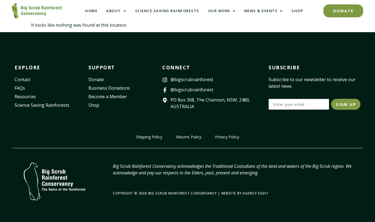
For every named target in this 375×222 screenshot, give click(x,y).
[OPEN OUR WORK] (234, 11)
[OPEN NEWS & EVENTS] (281, 11)
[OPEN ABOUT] (124, 11)
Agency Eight (255, 193)
